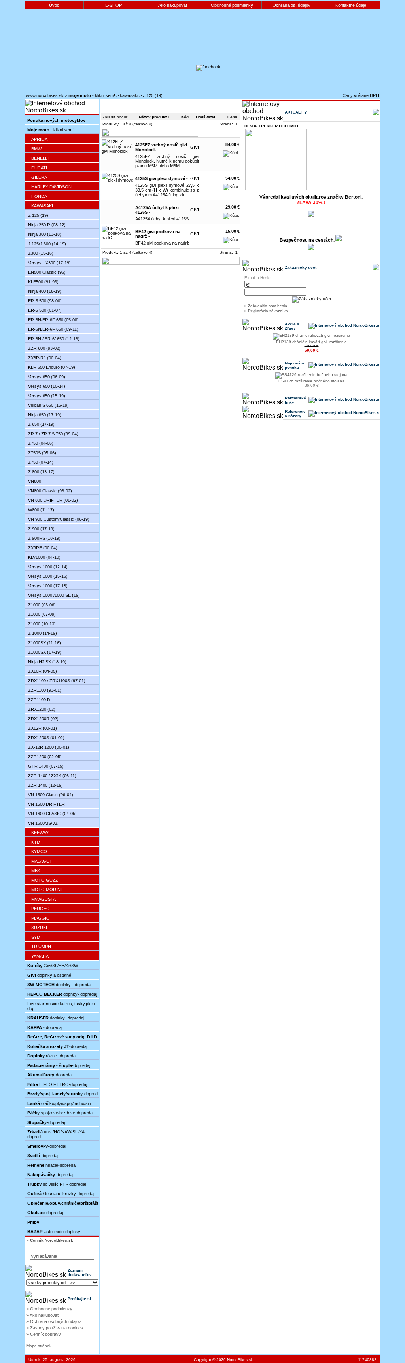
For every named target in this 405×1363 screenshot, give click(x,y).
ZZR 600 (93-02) (44, 348)
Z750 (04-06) (40, 443)
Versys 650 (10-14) (46, 386)
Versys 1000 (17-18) (48, 585)
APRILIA (39, 139)
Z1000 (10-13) (42, 623)
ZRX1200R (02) (43, 718)
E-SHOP (113, 5)
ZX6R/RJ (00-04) (44, 357)
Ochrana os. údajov (291, 5)
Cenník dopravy (45, 1334)
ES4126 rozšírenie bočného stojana (311, 381)
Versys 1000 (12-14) (48, 566)
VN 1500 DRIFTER (46, 804)
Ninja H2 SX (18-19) (47, 661)
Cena (232, 117)
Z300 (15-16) (40, 253)
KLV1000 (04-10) (44, 557)
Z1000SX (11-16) (44, 642)
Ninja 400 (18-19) (44, 291)
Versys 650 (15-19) (46, 395)
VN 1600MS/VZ (43, 823)
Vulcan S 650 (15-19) (48, 405)
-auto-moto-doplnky (53, 1231)
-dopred (62, 1094)
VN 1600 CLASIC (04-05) (52, 813)
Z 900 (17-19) (41, 528)
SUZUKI (39, 927)
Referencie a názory (295, 413)
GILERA (39, 177)
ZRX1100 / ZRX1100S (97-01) (56, 680)
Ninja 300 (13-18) (44, 234)
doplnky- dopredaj (55, 1018)
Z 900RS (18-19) (44, 538)
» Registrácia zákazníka (266, 311)
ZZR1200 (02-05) (45, 756)
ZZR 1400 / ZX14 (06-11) (52, 775)
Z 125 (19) (153, 95)
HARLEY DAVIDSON (51, 186)
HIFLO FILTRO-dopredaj (57, 1084)
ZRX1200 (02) (41, 709)
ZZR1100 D (39, 699)
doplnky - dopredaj (59, 984)
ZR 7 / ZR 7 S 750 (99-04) (53, 433)
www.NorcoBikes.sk (45, 95)
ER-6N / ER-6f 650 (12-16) (53, 338)
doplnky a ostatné (49, 975)
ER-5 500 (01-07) (45, 310)
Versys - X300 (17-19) (49, 262)
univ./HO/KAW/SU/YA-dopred (56, 1134)
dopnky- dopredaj (62, 994)
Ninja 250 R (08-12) (47, 224)
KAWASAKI (129, 95)
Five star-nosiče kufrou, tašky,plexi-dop (61, 1006)
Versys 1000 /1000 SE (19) (54, 595)
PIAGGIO (40, 918)
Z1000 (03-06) (42, 604)
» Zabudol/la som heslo (265, 306)
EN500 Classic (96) (47, 272)
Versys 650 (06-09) (46, 376)
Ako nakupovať (172, 5)
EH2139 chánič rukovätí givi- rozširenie (311, 342)
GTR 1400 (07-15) (46, 766)
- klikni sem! (91, 95)
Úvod (54, 5)
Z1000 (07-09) (42, 614)
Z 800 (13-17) (41, 471)
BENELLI (40, 158)
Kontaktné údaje (350, 5)
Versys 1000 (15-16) (48, 576)
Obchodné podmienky (232, 5)
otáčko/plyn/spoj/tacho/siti (59, 1103)
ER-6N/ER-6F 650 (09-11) (53, 329)
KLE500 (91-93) (43, 281)
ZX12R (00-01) (42, 728)
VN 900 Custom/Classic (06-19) (58, 519)
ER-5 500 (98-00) (45, 300)
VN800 (34, 481)
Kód (185, 117)
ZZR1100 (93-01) (44, 690)
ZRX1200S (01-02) (46, 737)
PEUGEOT (42, 908)
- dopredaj (44, 1027)
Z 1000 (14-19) (42, 633)
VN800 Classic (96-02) (50, 490)
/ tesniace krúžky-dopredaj (60, 1193)
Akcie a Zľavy (292, 326)
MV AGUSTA (43, 899)
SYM (35, 937)
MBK (35, 870)
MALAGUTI (42, 861)
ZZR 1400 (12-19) (45, 785)
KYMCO (39, 851)
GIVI (194, 147)
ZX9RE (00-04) (42, 547)
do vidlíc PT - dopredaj (56, 1184)
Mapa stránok (38, 1346)
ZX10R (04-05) (42, 671)
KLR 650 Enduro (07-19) (51, 367)
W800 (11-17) (41, 509)
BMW (36, 148)
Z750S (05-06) (42, 452)
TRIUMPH (41, 946)
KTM (35, 842)
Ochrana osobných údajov (55, 1321)
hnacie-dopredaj (51, 1165)
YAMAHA (40, 956)
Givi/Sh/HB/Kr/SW (52, 965)
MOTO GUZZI (45, 880)
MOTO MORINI (46, 889)
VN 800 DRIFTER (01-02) (53, 500)
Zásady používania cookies (56, 1327)
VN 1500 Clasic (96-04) (50, 794)
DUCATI (39, 167)
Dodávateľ (206, 117)
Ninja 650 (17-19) (44, 414)
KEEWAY (40, 832)
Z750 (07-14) (40, 462)
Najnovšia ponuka (294, 365)
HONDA (39, 196)
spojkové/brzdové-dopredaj (60, 1113)
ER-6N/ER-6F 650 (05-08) (53, 319)
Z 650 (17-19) (41, 424)
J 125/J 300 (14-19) (47, 243)
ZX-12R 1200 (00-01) (48, 747)
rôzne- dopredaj (51, 1056)
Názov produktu (154, 117)
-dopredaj (57, 1046)
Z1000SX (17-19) (44, 652)
